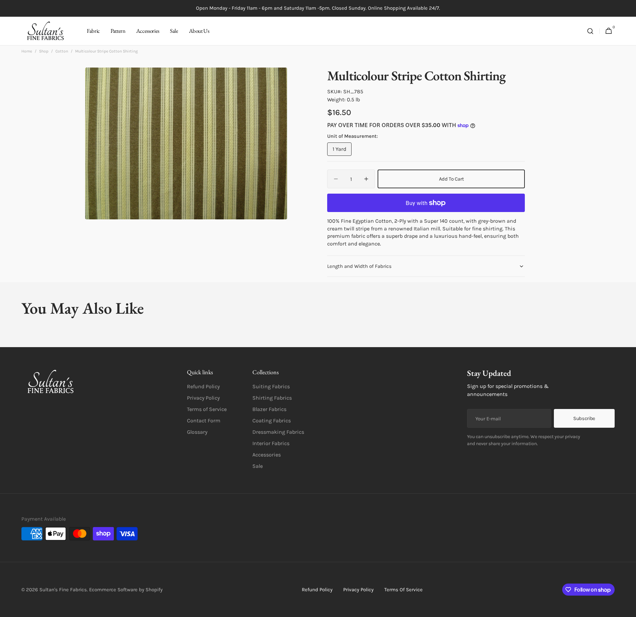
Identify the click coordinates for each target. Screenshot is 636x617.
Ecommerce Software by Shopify (126, 590)
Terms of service (403, 590)
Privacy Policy (203, 398)
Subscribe (584, 418)
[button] (590, 31)
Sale (257, 466)
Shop (43, 51)
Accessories (266, 454)
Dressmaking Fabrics (278, 432)
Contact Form (203, 420)
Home (26, 51)
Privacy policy (358, 590)
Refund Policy (203, 386)
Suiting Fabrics (271, 386)
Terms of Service (207, 409)
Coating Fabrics (271, 420)
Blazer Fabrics (269, 409)
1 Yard (342, 151)
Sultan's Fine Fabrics (63, 590)
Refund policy (317, 590)
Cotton (61, 51)
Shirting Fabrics (272, 398)
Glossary (197, 432)
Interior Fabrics (270, 443)
